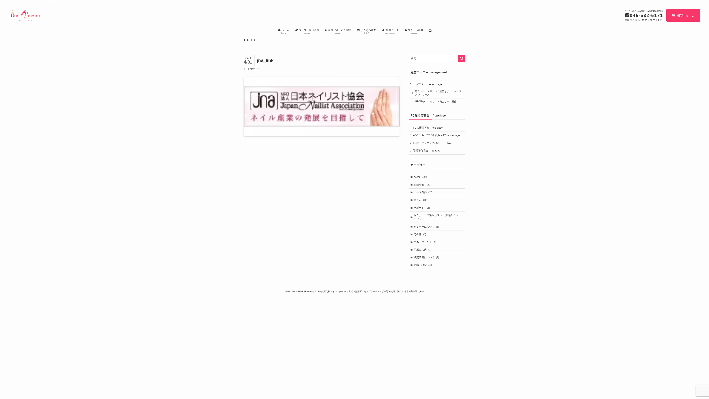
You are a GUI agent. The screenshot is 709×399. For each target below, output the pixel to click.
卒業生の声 (422, 249)
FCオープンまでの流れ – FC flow (432, 142)
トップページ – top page (427, 84)
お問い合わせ (685, 15)
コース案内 (423, 192)
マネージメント (425, 242)
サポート (422, 207)
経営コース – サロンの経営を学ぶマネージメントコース (438, 93)
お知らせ (422, 184)
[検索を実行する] (461, 58)
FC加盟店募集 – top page (428, 127)
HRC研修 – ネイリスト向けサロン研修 (435, 101)
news (420, 176)
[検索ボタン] (430, 31)
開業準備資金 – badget (426, 150)
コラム (420, 199)
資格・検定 (423, 265)
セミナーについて (426, 226)
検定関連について (426, 257)
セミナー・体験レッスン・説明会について (437, 217)
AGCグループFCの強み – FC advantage (436, 135)
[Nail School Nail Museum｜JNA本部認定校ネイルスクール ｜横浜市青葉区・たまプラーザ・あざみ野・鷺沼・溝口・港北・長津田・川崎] (25, 14)
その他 (420, 234)
